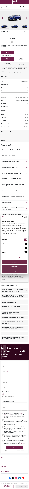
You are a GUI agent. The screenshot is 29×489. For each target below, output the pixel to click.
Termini (22, 450)
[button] (4, 26)
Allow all (14, 262)
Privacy (18, 450)
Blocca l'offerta (22, 486)
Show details (22, 257)
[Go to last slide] (1, 18)
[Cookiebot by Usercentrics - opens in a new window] (21, 217)
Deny (14, 271)
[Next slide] (27, 18)
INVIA (14, 447)
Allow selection (14, 266)
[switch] (25, 244)
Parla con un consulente (7, 486)
